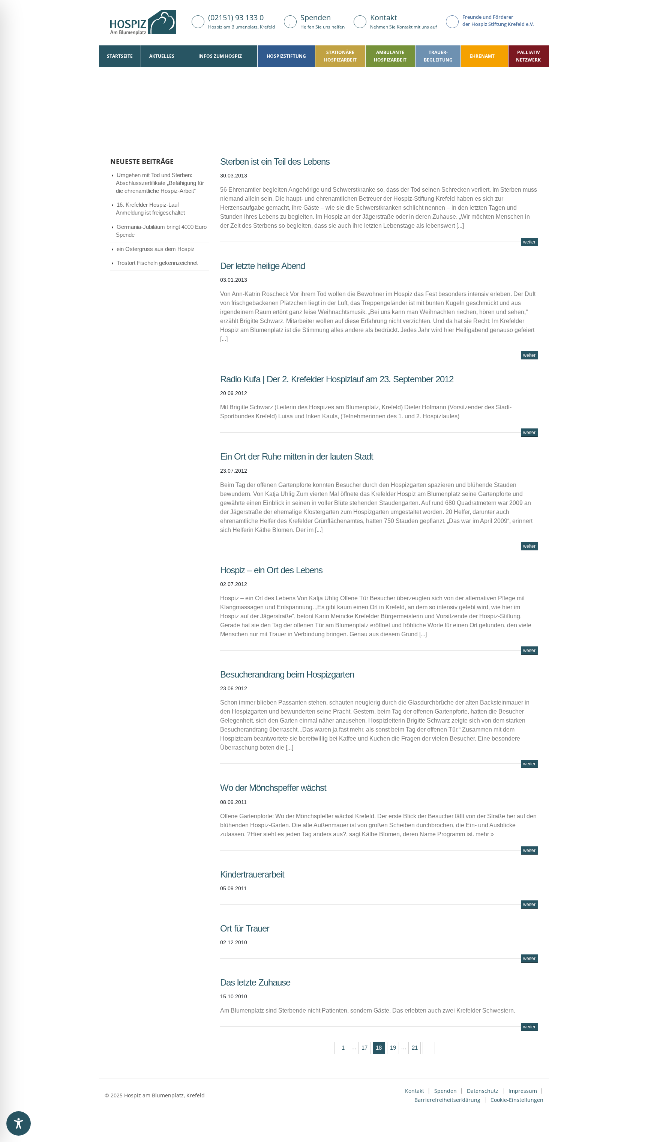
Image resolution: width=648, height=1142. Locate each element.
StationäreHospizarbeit (340, 56)
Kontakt (414, 1090)
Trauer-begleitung (438, 56)
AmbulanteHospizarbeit (390, 56)
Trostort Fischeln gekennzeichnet (157, 263)
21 (415, 1048)
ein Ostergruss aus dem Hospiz (156, 249)
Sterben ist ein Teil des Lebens (275, 161)
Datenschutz (482, 1090)
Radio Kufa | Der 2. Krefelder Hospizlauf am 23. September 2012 (336, 379)
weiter (529, 242)
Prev (329, 1048)
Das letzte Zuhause (255, 982)
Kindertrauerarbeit (252, 874)
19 (393, 1048)
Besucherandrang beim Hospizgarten (287, 674)
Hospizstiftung (286, 56)
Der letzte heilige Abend (262, 266)
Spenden (445, 1090)
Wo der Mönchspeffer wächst (273, 788)
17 (365, 1048)
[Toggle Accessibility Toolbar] (19, 1123)
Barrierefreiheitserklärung (447, 1099)
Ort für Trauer (244, 928)
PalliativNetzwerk (528, 56)
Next (429, 1048)
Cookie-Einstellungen (516, 1099)
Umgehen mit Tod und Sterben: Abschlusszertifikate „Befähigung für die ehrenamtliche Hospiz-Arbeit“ (160, 183)
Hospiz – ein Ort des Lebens (271, 570)
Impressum (522, 1090)
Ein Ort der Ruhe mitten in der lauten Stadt (296, 456)
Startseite (120, 56)
